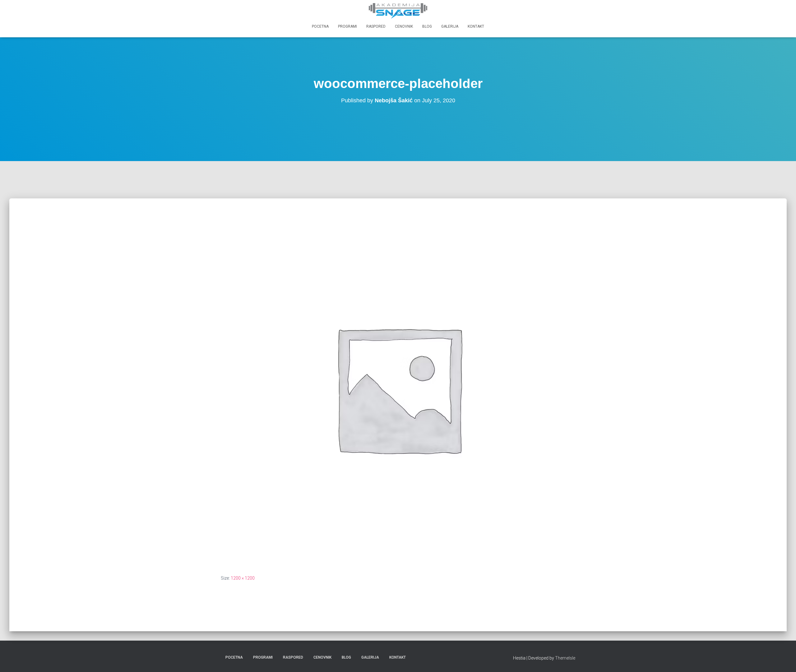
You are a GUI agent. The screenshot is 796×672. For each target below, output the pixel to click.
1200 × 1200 (243, 578)
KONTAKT (476, 26)
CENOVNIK (404, 26)
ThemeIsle (565, 658)
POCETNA (320, 26)
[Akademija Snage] (398, 11)
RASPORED (376, 26)
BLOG (427, 26)
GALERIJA (449, 26)
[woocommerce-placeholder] (398, 387)
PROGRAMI (347, 26)
